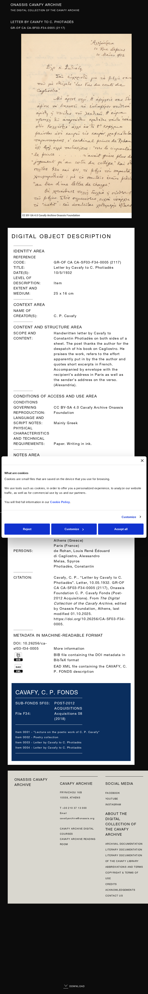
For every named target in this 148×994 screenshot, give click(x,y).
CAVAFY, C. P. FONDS (46, 691)
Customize (129, 516)
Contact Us (114, 895)
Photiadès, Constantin (74, 565)
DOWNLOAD (76, 986)
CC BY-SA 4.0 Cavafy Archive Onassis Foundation (88, 409)
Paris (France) (66, 545)
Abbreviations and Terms (124, 866)
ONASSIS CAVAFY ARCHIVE (31, 781)
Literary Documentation (123, 849)
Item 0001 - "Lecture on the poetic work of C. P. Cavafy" (57, 731)
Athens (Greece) (68, 539)
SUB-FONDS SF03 (32, 702)
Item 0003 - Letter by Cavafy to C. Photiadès (48, 741)
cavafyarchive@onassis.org (77, 818)
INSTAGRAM (113, 804)
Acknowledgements (120, 889)
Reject (27, 529)
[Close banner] (142, 460)
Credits (111, 884)
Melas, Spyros (67, 560)
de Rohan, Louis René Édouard (82, 550)
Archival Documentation (124, 843)
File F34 (22, 713)
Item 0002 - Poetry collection (37, 736)
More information (69, 647)
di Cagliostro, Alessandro (77, 555)
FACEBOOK (112, 792)
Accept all (121, 529)
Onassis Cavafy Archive (36, 4)
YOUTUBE (111, 798)
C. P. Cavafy (65, 315)
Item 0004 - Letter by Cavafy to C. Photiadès (48, 747)
